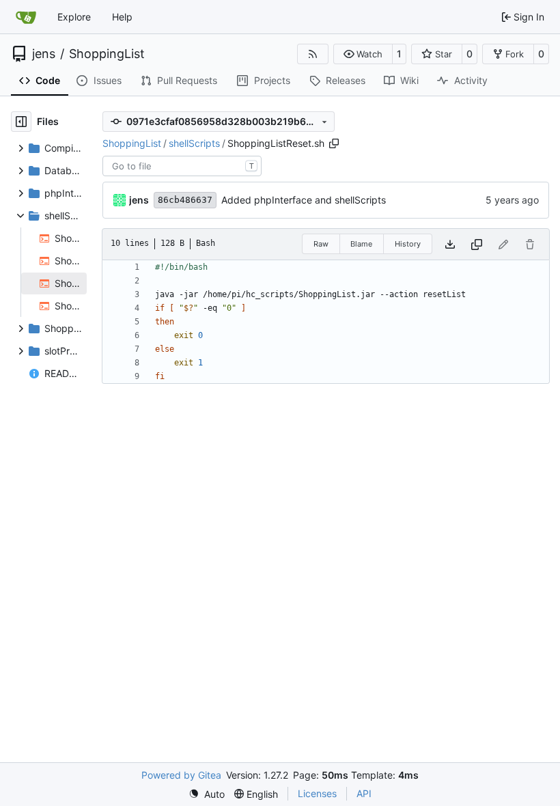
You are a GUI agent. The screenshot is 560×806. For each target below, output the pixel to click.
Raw (320, 244)
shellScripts (194, 143)
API (364, 793)
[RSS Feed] (312, 54)
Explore (74, 17)
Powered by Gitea (181, 775)
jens (43, 54)
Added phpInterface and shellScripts (303, 200)
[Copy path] (334, 143)
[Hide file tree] (21, 121)
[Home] (26, 17)
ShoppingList (107, 54)
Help (122, 17)
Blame (361, 244)
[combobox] (182, 166)
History (408, 244)
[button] (363, 54)
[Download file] (450, 244)
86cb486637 (185, 200)
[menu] (206, 794)
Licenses (317, 793)
